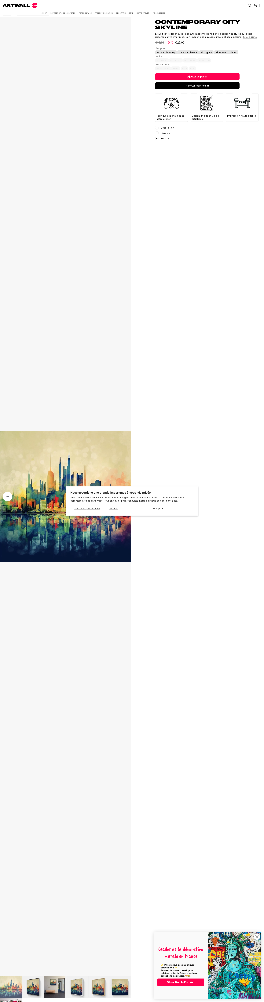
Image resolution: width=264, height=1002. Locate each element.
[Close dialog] (257, 936)
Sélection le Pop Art (181, 982)
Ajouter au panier (197, 76)
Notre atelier (143, 13)
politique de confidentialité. (162, 500)
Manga (44, 13)
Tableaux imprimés (104, 13)
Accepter (157, 508)
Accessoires (159, 13)
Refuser (113, 508)
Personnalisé (85, 13)
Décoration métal (124, 13)
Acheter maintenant (197, 85)
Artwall (16, 5)
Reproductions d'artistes (62, 13)
